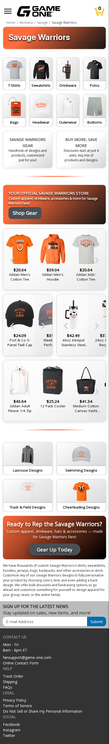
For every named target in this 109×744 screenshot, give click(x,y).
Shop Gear (25, 212)
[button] (8, 11)
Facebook (11, 724)
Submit (96, 621)
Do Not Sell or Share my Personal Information (42, 711)
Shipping (10, 681)
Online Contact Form (21, 662)
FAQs (7, 687)
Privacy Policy (14, 700)
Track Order (13, 676)
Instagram (11, 729)
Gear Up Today (54, 549)
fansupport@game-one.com (27, 657)
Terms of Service (17, 705)
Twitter (9, 735)
